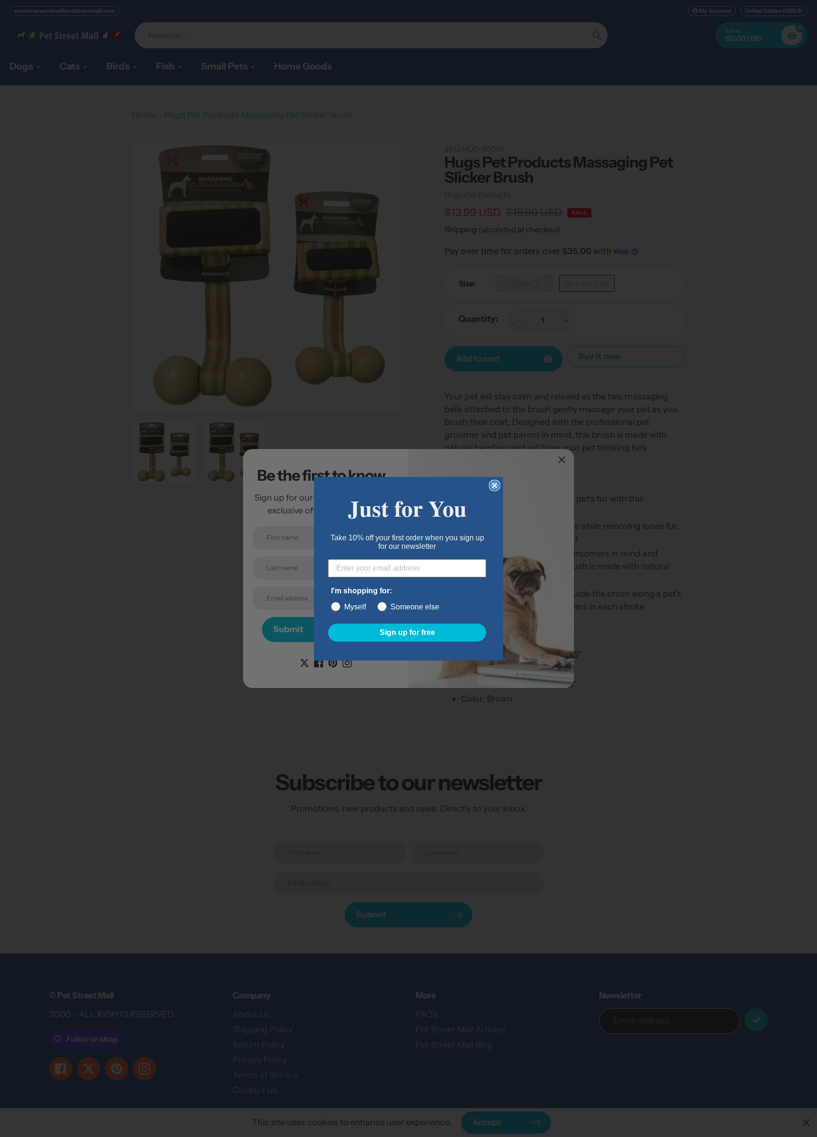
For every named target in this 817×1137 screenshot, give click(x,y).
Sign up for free (407, 632)
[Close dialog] (494, 485)
